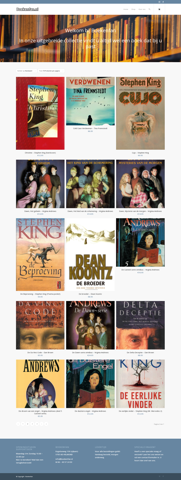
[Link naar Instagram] (159, 2)
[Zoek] (149, 9)
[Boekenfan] (27, 9)
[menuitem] (126, 9)
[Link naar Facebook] (163, 2)
